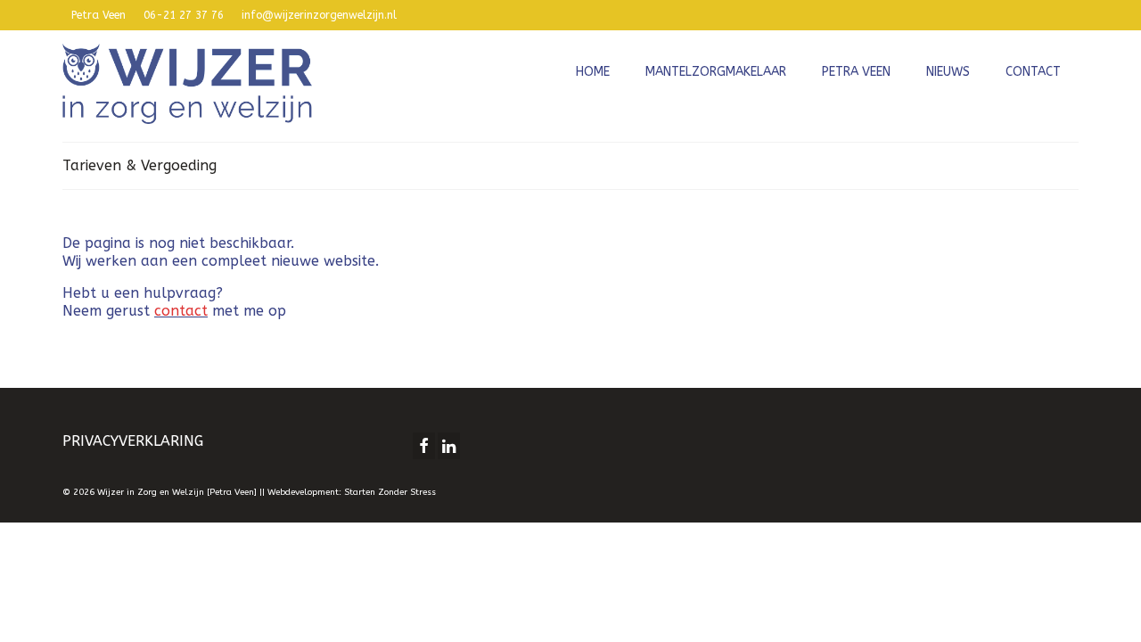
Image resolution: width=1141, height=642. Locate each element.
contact (181, 310)
